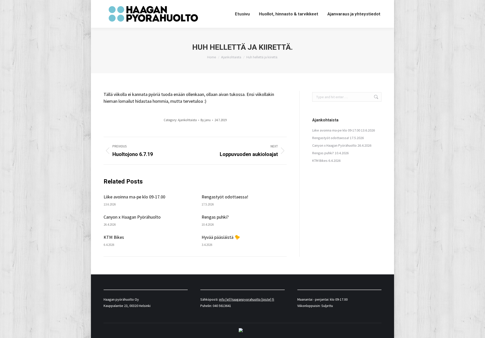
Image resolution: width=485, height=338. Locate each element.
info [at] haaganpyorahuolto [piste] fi (246, 299)
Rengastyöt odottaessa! (225, 197)
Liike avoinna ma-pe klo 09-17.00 (134, 197)
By (206, 120)
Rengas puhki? (215, 217)
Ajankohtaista (187, 120)
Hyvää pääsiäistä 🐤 (221, 237)
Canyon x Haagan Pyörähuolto (132, 217)
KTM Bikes (114, 237)
